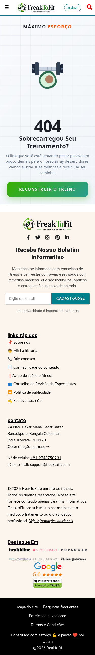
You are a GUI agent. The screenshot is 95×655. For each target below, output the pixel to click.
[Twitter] (37, 238)
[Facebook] (28, 238)
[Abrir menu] (7, 7)
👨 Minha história (22, 351)
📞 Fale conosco (21, 359)
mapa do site (27, 607)
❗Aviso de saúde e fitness (30, 376)
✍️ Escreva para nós (24, 401)
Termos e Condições (48, 625)
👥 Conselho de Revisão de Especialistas (42, 384)
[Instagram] (47, 238)
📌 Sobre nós (19, 342)
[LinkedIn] (66, 238)
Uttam (48, 642)
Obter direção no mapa (26, 447)
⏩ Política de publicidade (29, 392)
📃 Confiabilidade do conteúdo (33, 367)
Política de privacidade (47, 616)
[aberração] (35, 7)
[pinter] (57, 238)
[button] (88, 7)
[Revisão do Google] (47, 569)
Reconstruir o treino (47, 189)
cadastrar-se (70, 298)
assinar (72, 7)
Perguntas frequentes (60, 607)
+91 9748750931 (45, 458)
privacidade (33, 311)
